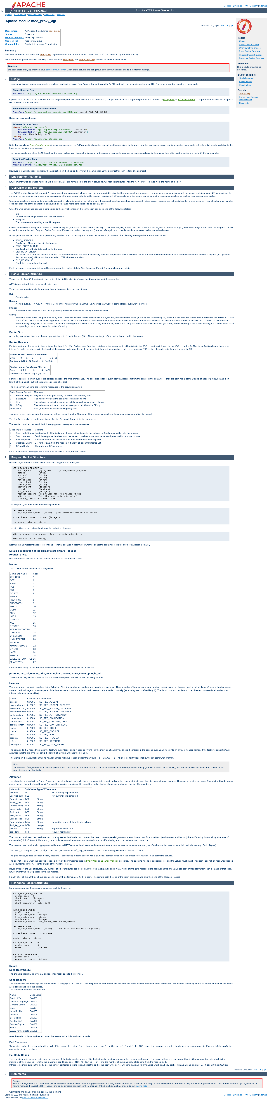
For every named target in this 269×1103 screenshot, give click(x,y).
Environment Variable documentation (248, 98)
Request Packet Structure (250, 55)
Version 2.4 (49, 14)
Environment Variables (249, 44)
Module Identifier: (14, 37)
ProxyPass (169, 99)
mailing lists (141, 1086)
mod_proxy (54, 31)
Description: (11, 31)
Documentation (35, 14)
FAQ (246, 6)
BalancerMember (186, 99)
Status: (9, 34)
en (222, 25)
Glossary (254, 6)
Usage (242, 41)
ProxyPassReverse (40, 145)
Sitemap (263, 6)
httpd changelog (246, 78)
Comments (244, 103)
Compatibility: (12, 44)
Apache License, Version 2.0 (35, 1097)
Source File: (11, 41)
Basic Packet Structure (249, 51)
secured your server (56, 69)
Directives (237, 6)
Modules (227, 6)
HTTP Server (20, 14)
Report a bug (245, 85)
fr (227, 25)
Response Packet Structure (251, 58)
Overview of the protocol (250, 48)
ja (231, 25)
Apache (8, 14)
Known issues (245, 81)
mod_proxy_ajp (87, 59)
